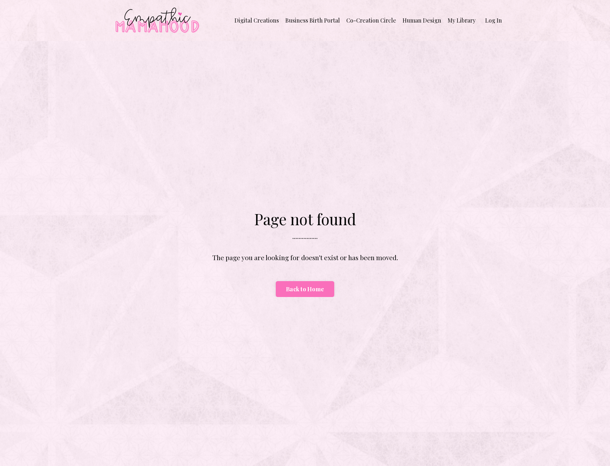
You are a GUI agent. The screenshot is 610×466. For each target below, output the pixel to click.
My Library (462, 20)
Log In (493, 20)
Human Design (422, 20)
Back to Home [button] (305, 289)
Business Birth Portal (312, 20)
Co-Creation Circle (371, 20)
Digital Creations (256, 20)
